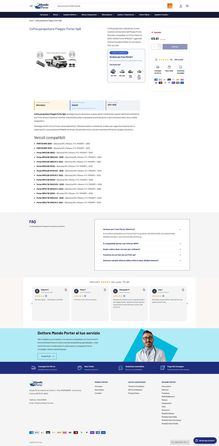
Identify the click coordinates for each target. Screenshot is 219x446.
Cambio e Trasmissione (125, 15)
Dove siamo (99, 390)
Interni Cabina (144, 15)
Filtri (164, 406)
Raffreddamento (168, 396)
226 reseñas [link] (178, 60)
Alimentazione (107, 15)
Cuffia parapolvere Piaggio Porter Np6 (48, 21)
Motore (55, 15)
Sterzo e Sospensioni (89, 15)
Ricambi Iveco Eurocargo (171, 420)
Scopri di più (46, 356)
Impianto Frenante (161, 15)
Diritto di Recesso (135, 390)
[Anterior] (32, 304)
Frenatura (165, 393)
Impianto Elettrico (69, 15)
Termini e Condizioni (136, 386)
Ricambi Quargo (168, 413)
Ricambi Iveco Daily (169, 417)
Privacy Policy (133, 393)
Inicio (31, 21)
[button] (31, 6)
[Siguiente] (187, 304)
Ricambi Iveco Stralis (170, 423)
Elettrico (165, 390)
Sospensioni (167, 403)
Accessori (166, 410)
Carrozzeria (44, 15)
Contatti (98, 393)
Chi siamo (99, 386)
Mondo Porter (38, 442)
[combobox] (114, 6)
